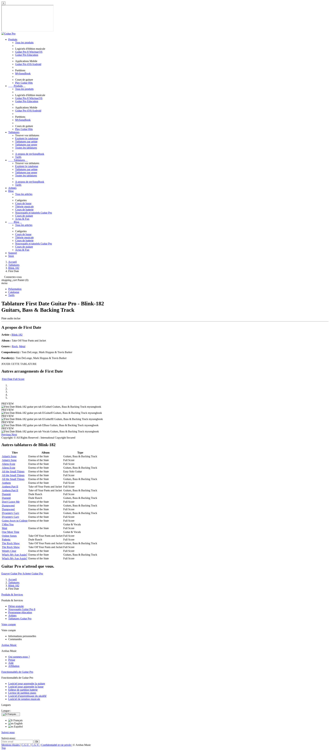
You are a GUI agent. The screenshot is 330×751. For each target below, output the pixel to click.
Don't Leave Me (11, 501)
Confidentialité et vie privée (56, 744)
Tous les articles (23, 194)
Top (3, 748)
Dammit (6, 494)
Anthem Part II (10, 486)
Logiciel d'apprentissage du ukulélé (27, 695)
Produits (12, 39)
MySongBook (23, 73)
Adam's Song (9, 456)
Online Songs (9, 535)
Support (12, 252)
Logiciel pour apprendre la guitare (26, 683)
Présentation (14, 289)
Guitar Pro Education (26, 54)
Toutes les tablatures (26, 147)
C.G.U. (25, 744)
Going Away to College (15, 520)
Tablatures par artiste (26, 141)
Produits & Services (12, 594)
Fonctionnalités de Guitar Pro (17, 671)
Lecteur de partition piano (22, 692)
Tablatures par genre (26, 144)
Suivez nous (8, 732)
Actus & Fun (22, 218)
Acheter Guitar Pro (32, 573)
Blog (11, 191)
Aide (11, 662)
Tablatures (13, 132)
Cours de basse (23, 203)
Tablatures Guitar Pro (19, 618)
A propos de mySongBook (29, 153)
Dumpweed (8, 505)
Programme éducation (20, 612)
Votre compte (8, 624)
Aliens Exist (8, 463)
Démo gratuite (16, 606)
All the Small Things (13, 471)
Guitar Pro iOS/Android (28, 64)
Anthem (6, 482)
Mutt (4, 528)
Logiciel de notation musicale (24, 699)
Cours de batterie (24, 209)
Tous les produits (24, 42)
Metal (22, 346)
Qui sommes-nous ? (19, 656)
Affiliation (13, 666)
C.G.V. (35, 744)
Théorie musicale (24, 206)
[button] (6, 434)
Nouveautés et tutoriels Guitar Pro (33, 212)
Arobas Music (9, 645)
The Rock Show (11, 543)
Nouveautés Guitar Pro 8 (21, 609)
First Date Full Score (13, 379)
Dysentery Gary (10, 513)
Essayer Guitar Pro (11, 573)
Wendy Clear (9, 550)
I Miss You (8, 524)
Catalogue (13, 292)
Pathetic (6, 539)
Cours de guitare (24, 215)
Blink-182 (17, 334)
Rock (15, 346)
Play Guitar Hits (24, 82)
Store (11, 256)
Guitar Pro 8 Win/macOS (28, 51)
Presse (11, 659)
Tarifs (18, 157)
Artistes (12, 187)
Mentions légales (10, 744)
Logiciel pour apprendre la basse (25, 686)
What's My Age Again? (14, 554)
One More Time (10, 532)
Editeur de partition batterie (23, 689)
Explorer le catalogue (26, 138)
